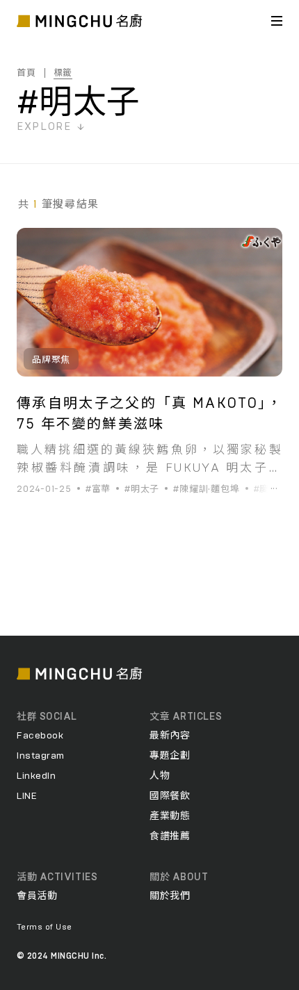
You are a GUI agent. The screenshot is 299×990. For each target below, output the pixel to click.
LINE (27, 796)
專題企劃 (170, 756)
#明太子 (141, 489)
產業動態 (170, 816)
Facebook (40, 736)
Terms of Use (44, 927)
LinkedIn (36, 776)
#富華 (98, 489)
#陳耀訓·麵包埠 (206, 489)
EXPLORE (44, 127)
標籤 (63, 73)
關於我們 (170, 896)
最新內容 (170, 736)
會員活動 (37, 896)
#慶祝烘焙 (276, 489)
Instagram (41, 756)
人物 (160, 776)
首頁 (26, 73)
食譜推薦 (170, 836)
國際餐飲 (170, 796)
